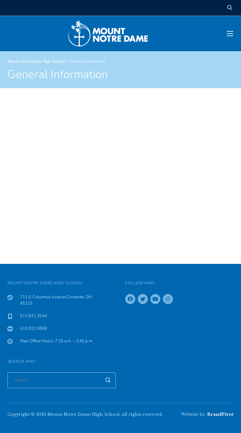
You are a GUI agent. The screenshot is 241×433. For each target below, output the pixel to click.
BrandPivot (220, 414)
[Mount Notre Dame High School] (111, 33)
